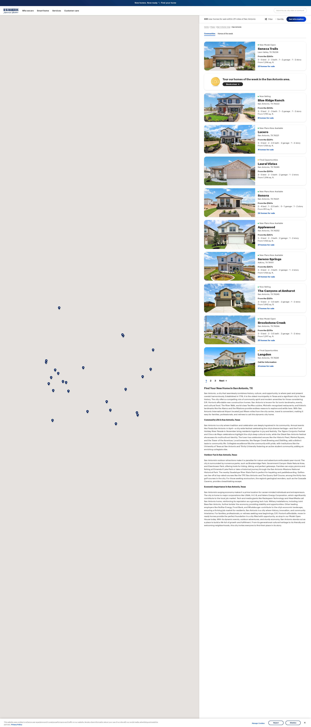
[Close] (305, 722)
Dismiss (293, 723)
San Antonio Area (223, 27)
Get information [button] (296, 19)
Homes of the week (225, 34)
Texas (213, 27)
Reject (276, 723)
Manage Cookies (258, 723)
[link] (255, 81)
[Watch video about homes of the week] (214, 81)
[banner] (155, 3)
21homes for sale (266, 245)
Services (56, 11)
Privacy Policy (16, 724)
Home (206, 27)
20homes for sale (266, 276)
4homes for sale (266, 149)
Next (221, 380)
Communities (209, 34)
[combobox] (290, 10)
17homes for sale (266, 308)
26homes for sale (266, 213)
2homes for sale (265, 366)
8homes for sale (266, 118)
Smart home (43, 11)
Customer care (71, 11)
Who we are (28, 11)
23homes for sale (266, 66)
